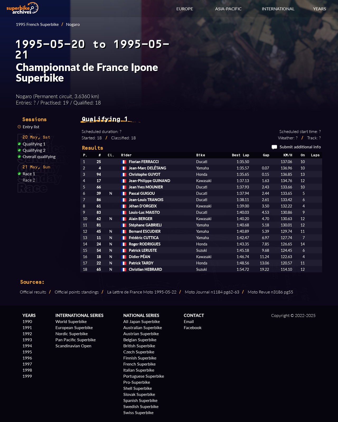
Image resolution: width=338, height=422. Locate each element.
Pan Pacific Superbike (75, 339)
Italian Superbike (138, 370)
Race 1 (29, 173)
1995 (27, 352)
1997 (27, 364)
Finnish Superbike (139, 358)
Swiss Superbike (138, 412)
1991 (27, 327)
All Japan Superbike (141, 321)
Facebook (192, 327)
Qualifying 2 (34, 150)
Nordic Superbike (71, 333)
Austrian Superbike (141, 333)
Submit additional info (300, 147)
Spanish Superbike (140, 400)
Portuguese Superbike (143, 376)
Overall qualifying (39, 156)
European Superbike (74, 327)
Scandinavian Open (73, 346)
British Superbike (139, 346)
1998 (27, 370)
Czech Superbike (138, 352)
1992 (27, 333)
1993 (27, 339)
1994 (27, 346)
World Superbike (71, 321)
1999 (27, 376)
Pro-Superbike (136, 382)
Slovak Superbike (139, 394)
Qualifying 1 (34, 144)
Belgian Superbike (139, 339)
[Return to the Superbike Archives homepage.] (22, 12)
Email (189, 321)
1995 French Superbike (37, 24)
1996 (27, 358)
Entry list (31, 127)
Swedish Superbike (140, 406)
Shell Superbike (137, 388)
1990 (27, 321)
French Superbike (139, 364)
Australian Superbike (142, 327)
